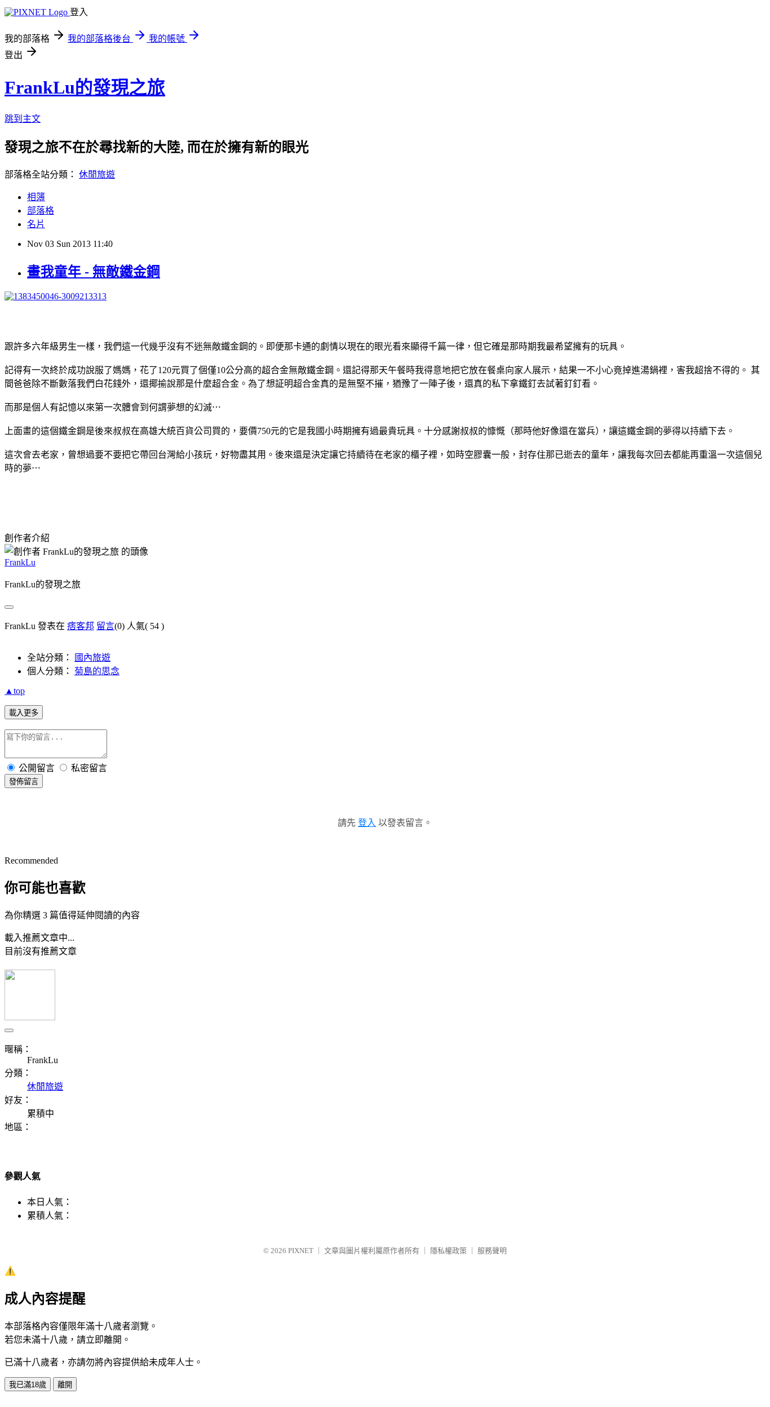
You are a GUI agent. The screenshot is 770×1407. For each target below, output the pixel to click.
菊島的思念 (97, 671)
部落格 (40, 210)
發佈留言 (23, 781)
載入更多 (23, 713)
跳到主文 (23, 118)
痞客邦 (80, 626)
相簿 (36, 197)
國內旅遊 (92, 657)
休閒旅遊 (97, 174)
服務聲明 (492, 1250)
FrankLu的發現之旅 (85, 87)
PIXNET (300, 1250)
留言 (105, 626)
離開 (64, 1385)
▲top (15, 691)
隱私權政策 (448, 1250)
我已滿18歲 (27, 1385)
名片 (36, 224)
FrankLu (20, 562)
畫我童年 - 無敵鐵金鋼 (93, 271)
